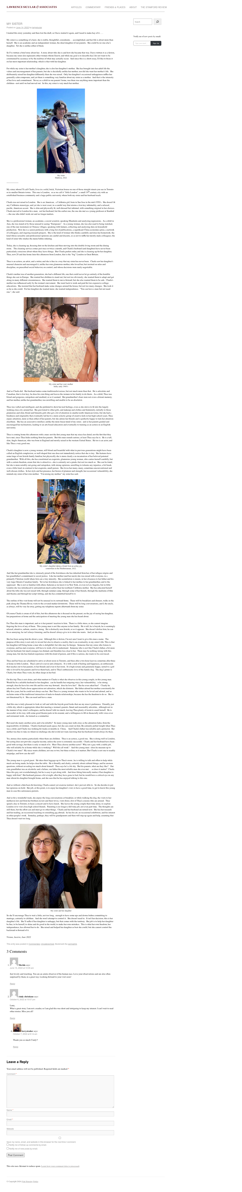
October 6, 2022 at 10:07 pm (22, 999)
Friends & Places (115, 7)
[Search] (157, 22)
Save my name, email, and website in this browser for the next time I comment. (41, 1141)
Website (10, 1128)
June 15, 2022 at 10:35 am (22, 967)
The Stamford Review (154, 7)
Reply (12, 983)
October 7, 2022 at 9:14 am (25, 1033)
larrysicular (37, 27)
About (133, 7)
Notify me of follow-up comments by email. (28, 1144)
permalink (72, 943)
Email (10, 1119)
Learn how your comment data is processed (60, 1166)
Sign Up (156, 43)
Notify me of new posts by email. (23, 1148)
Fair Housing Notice (30, 1181)
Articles (76, 7)
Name (10, 1110)
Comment (12, 1073)
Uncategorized (47, 943)
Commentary (93, 7)
